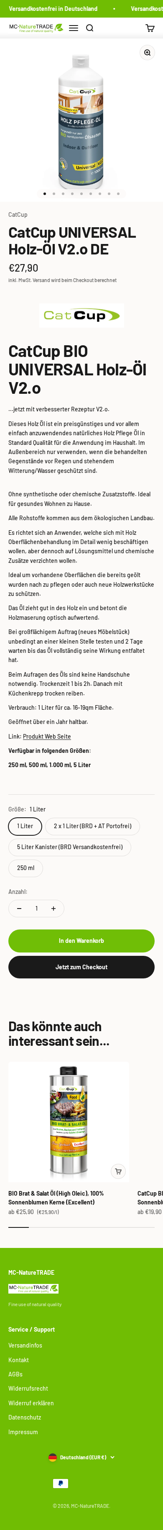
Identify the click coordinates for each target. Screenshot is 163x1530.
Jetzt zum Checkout (81, 966)
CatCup (18, 214)
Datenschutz (24, 1417)
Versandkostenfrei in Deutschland (52, 8)
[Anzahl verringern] (19, 908)
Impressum (23, 1431)
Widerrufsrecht (28, 1388)
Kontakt (18, 1359)
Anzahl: (18, 891)
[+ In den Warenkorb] (118, 1171)
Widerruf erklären (31, 1403)
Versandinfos (25, 1345)
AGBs (15, 1374)
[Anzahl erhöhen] (53, 908)
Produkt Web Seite (47, 736)
